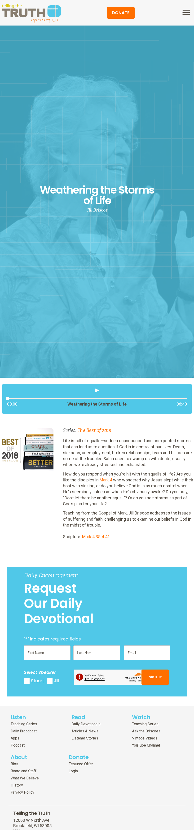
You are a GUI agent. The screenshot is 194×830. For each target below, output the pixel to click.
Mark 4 (106, 479)
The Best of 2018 (94, 430)
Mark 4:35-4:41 (96, 536)
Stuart (37, 681)
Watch (141, 717)
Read (78, 717)
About (19, 757)
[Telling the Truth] (31, 13)
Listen (18, 717)
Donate (78, 757)
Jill (56, 681)
